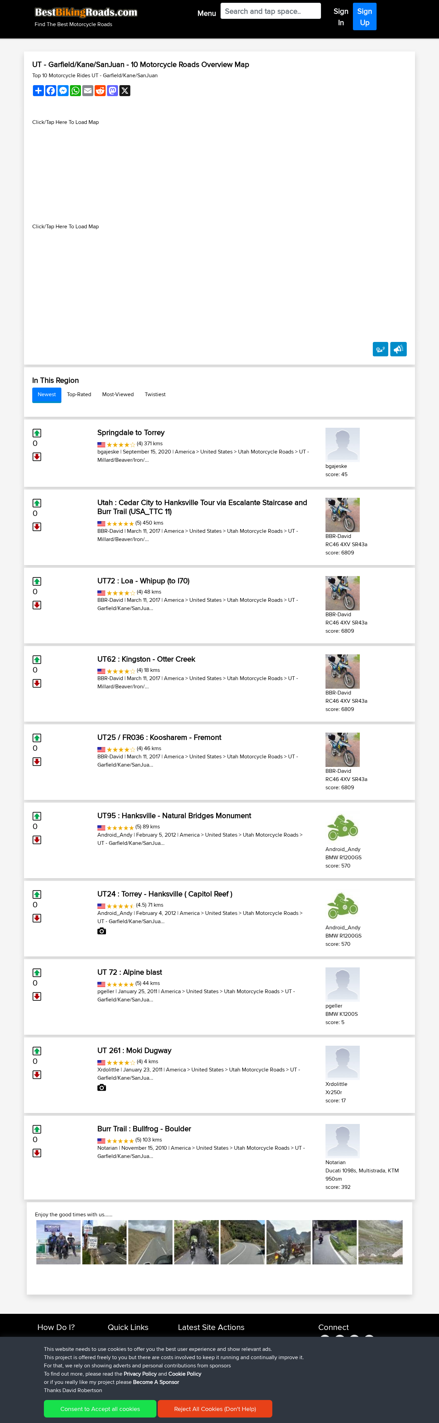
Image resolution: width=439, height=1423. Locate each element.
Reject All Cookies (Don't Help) (215, 1408)
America (185, 452)
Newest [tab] (47, 394)
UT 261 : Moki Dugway (134, 1050)
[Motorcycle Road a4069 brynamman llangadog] (150, 1242)
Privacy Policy (140, 1374)
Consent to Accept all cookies (100, 1408)
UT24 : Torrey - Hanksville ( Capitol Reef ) (164, 893)
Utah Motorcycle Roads (266, 452)
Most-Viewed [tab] (118, 394)
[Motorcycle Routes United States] (101, 443)
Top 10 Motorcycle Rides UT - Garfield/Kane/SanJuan (95, 75)
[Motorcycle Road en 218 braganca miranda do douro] (243, 1242)
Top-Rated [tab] (79, 394)
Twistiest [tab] (155, 394)
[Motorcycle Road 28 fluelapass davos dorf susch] (380, 1242)
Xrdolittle (108, 1070)
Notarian (107, 1148)
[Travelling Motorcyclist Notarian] (342, 1140)
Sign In (341, 16)
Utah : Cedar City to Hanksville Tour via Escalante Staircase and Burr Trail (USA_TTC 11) (202, 507)
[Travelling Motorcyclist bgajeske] (342, 444)
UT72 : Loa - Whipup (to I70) (143, 580)
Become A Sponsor (156, 1382)
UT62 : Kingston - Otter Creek (146, 658)
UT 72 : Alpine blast (129, 971)
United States (216, 452)
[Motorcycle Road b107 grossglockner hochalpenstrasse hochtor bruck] (58, 1242)
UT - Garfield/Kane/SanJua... (131, 843)
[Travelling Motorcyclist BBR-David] (342, 514)
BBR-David (110, 531)
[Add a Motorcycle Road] (380, 349)
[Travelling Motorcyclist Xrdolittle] (342, 1062)
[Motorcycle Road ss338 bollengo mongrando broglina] (334, 1242)
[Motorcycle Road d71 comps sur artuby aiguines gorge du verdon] (288, 1242)
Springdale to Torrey (131, 432)
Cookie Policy (184, 1374)
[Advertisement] (219, 174)
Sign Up (364, 16)
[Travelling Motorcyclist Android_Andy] (342, 827)
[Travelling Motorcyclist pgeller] (342, 983)
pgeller (105, 991)
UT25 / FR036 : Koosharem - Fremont (159, 737)
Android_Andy (114, 835)
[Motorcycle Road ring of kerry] (196, 1242)
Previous (26, 1242)
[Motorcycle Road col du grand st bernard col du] (104, 1242)
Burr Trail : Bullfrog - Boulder (144, 1128)
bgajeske (108, 452)
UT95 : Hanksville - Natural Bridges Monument (174, 815)
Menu (207, 13)
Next (413, 1242)
